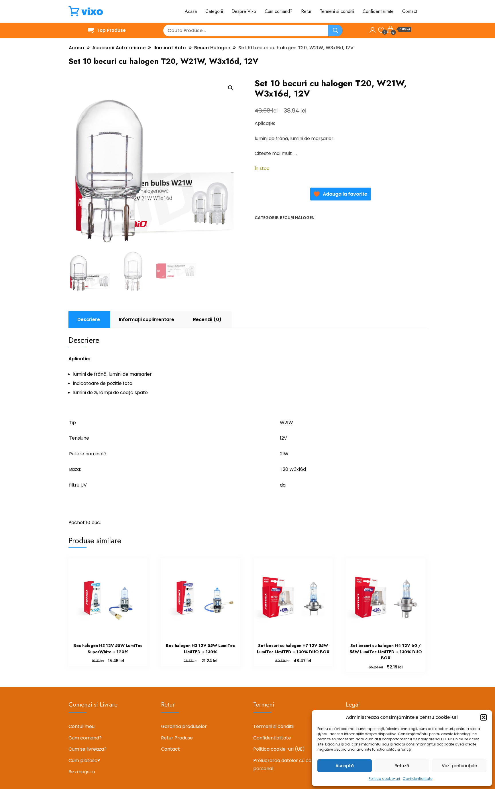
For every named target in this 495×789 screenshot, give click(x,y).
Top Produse (111, 30)
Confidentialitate (417, 778)
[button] (483, 717)
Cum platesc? (84, 760)
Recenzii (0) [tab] (207, 319)
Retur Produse (177, 738)
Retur (306, 11)
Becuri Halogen (297, 218)
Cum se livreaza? (87, 749)
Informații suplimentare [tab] (146, 319)
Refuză (401, 766)
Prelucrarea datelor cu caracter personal (289, 764)
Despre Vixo (243, 11)
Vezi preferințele (459, 766)
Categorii (214, 11)
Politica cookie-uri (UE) (279, 749)
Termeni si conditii (337, 11)
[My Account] (373, 29)
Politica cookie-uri (384, 778)
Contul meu (81, 726)
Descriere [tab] (88, 319)
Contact (409, 11)
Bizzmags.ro (81, 771)
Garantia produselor (184, 726)
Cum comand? (278, 11)
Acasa (191, 11)
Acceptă (344, 766)
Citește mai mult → (276, 153)
